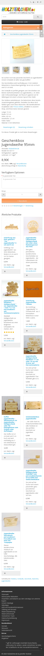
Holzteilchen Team (8, 616)
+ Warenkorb (22, 201)
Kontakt (4, 626)
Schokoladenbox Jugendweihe (32, 418)
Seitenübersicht (7, 630)
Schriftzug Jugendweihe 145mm (31, 302)
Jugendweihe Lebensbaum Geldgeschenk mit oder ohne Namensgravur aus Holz (32, 242)
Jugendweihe (6, 581)
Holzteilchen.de (14, 149)
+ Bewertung (28, 206)
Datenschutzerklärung (9, 618)
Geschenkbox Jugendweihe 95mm (21, 34)
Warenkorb (22, 166)
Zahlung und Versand (9, 609)
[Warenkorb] (37, 2)
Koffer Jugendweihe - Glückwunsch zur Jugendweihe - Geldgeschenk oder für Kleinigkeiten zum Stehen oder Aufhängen (11, 424)
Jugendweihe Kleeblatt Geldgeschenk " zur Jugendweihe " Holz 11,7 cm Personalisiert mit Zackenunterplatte (11, 306)
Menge (4, 191)
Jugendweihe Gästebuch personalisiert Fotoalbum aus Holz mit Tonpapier (10, 537)
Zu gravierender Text (9, 176)
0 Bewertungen (17, 206)
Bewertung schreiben (25, 127)
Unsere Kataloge (7, 603)
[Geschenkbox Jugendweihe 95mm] (22, 51)
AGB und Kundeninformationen (12, 607)
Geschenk (27, 579)
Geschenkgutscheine (9, 636)
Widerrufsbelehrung (8, 612)
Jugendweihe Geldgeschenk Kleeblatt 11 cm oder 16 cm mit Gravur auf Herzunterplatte (32, 360)
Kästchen (35, 579)
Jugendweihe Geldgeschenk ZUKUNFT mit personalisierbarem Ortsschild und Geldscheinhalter (34, 474)
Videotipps (5, 605)
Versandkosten (21, 164)
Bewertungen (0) (9, 127)
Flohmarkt (5, 594)
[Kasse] (40, 2)
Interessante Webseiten (10, 597)
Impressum (5, 620)
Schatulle (20, 579)
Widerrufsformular (8, 614)
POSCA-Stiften (18, 107)
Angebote (5, 638)
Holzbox (14, 579)
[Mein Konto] (34, 2)
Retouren (5, 628)
